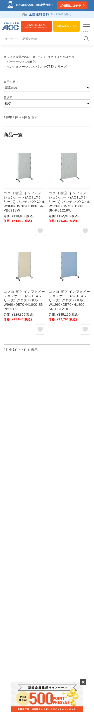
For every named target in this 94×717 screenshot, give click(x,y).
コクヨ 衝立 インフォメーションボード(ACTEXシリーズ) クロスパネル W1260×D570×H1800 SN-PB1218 (69, 300)
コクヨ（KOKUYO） (61, 57)
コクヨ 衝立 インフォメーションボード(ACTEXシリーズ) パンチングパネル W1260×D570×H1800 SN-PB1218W (69, 201)
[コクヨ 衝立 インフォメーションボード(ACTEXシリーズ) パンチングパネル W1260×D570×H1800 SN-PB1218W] (69, 167)
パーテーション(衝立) (21, 61)
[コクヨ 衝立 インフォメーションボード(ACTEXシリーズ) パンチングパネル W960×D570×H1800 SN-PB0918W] (24, 167)
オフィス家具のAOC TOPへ (23, 57)
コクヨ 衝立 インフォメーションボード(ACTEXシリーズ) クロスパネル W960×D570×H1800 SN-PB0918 (24, 300)
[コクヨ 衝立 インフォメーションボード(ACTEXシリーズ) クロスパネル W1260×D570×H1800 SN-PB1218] (69, 266)
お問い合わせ (64, 26)
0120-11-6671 (36, 26)
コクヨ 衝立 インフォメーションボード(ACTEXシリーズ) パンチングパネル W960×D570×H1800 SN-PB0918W (24, 201)
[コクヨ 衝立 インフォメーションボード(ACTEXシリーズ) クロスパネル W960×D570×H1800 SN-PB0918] (24, 266)
